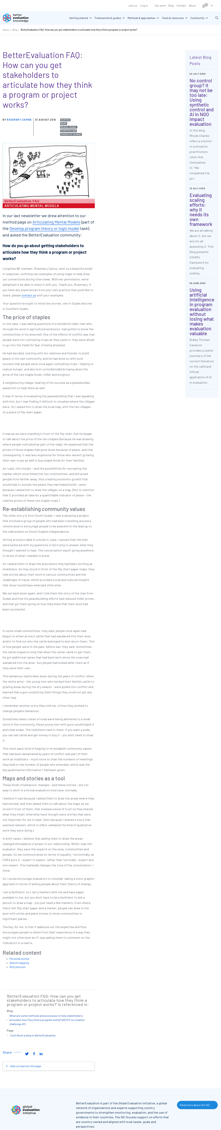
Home (6, 29)
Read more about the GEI (195, 1105)
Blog (171, 5)
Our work (160, 5)
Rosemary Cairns (19, 119)
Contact (181, 5)
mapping (65, 120)
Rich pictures (17, 967)
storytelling (68, 131)
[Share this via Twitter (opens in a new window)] (27, 1053)
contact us (29, 295)
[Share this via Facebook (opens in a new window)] (34, 1053)
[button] (216, 17)
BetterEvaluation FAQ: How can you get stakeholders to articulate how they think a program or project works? (79, 29)
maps (63, 123)
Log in (144, 5)
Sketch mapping (19, 962)
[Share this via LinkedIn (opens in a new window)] (41, 1053)
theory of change (71, 134)
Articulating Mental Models (56, 221)
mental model (69, 127)
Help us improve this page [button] (25, 1066)
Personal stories (19, 958)
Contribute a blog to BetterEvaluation (33, 1035)
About (192, 5)
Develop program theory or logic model (44, 228)
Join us (132, 5)
